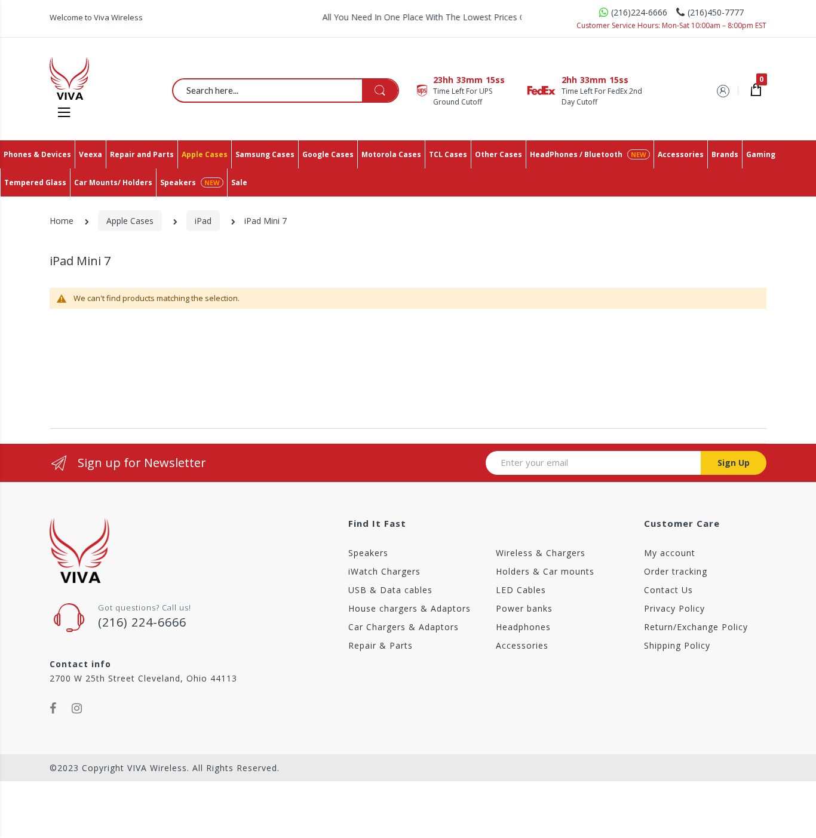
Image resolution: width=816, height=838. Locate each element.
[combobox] (286, 90)
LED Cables (521, 589)
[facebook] (53, 708)
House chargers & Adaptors (409, 608)
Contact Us (668, 589)
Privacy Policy (674, 608)
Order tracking (675, 571)
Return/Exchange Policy (696, 627)
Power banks (524, 608)
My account (669, 552)
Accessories (522, 645)
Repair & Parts (380, 645)
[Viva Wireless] (89, 78)
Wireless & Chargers (540, 552)
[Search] (380, 90)
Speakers (368, 552)
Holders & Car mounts (545, 571)
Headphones (523, 627)
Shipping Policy (677, 645)
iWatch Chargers (384, 571)
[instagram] (77, 708)
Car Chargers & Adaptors (403, 627)
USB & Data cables (390, 589)
